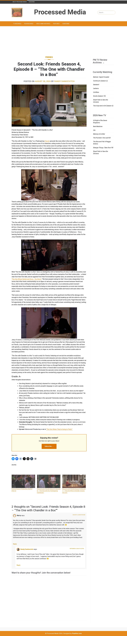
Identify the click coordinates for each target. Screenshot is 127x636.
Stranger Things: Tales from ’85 (103, 147)
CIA (94, 130)
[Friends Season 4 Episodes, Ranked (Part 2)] (23, 481)
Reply (15, 544)
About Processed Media (19, 1)
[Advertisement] (63, 41)
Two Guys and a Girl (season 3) (103, 106)
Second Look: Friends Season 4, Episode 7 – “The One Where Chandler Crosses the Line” (74, 490)
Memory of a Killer (99, 134)
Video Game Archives (43, 23)
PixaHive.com (77, 633)
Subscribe (32, 1)
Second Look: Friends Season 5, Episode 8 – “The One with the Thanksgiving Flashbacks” (48, 490)
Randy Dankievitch (64, 81)
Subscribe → (49, 446)
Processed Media (60, 12)
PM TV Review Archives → (100, 61)
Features (56, 23)
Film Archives (28, 23)
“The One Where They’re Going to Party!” (59, 429)
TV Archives (17, 23)
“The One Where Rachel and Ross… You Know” (26, 279)
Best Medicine (97, 126)
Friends (49, 57)
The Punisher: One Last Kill (102, 138)
